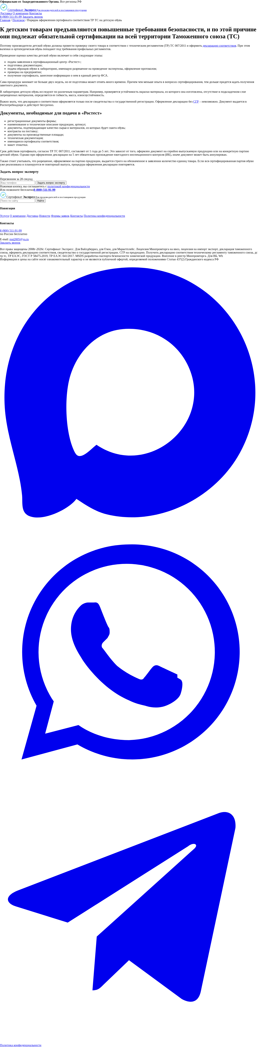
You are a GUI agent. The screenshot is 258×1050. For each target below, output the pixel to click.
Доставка (6, 13)
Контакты (35, 13)
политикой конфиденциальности (68, 186)
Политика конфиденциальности (104, 215)
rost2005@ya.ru (19, 239)
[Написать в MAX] (129, 521)
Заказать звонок (32, 16)
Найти (40, 200)
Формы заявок (60, 215)
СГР (196, 101)
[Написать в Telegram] (129, 1038)
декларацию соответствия (219, 45)
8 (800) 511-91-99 (11, 16)
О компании (21, 13)
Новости (44, 215)
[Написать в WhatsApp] (129, 780)
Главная (5, 20)
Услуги (4, 215)
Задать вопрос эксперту (51, 182)
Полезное (18, 20)
